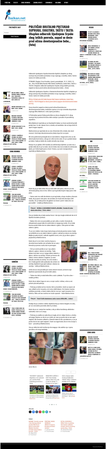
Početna (7, 3)
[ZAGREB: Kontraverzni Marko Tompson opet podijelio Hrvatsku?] (69, 386)
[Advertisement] (72, 12)
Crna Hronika (25, 3)
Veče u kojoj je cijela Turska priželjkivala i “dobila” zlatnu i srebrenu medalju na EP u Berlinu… (53, 378)
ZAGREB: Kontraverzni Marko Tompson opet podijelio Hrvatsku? (68, 378)
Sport (66, 3)
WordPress (100, 447)
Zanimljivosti (37, 3)
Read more (40, 398)
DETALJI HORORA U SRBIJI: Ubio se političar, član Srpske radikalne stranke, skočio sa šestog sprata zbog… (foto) (68, 425)
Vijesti (15, 3)
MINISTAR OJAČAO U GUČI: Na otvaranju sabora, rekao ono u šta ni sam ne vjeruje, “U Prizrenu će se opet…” (36, 379)
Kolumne (58, 3)
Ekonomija (49, 3)
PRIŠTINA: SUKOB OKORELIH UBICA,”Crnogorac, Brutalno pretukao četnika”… (50, 425)
